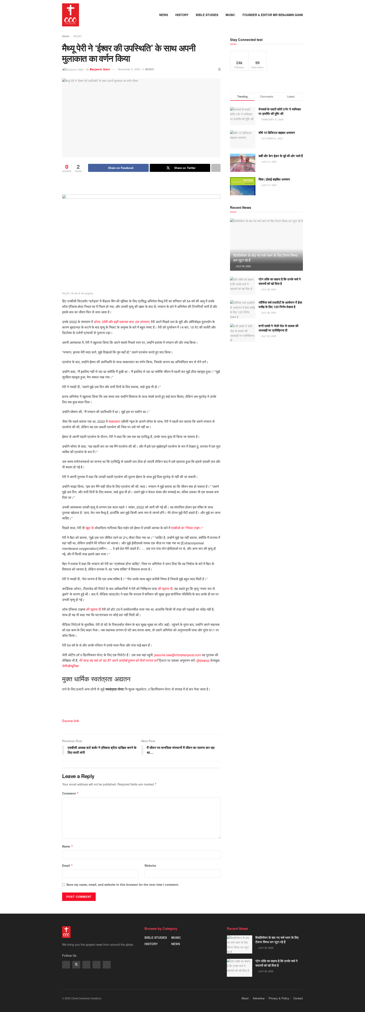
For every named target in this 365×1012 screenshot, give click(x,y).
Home (65, 36)
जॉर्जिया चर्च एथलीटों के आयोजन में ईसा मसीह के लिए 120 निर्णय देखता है (280, 304)
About (245, 998)
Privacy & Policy (279, 998)
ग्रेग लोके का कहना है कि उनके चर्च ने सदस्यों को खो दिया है (280, 281)
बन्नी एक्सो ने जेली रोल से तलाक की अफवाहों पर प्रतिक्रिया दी (278, 328)
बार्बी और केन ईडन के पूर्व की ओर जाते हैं (281, 155)
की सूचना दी (165, 588)
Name (67, 846)
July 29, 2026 (243, 266)
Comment (70, 793)
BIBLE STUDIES (207, 15)
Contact (298, 998)
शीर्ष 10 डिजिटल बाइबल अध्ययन (277, 132)
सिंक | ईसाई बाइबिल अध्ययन (274, 179)
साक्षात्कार (114, 421)
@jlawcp (203, 660)
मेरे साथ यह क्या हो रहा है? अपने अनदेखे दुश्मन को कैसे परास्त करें (118, 660)
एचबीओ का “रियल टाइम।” (187, 527)
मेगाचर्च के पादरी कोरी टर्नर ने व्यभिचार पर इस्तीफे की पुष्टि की (280, 111)
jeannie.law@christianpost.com (177, 654)
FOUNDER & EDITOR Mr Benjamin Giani (272, 15)
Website (150, 865)
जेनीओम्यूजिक (70, 665)
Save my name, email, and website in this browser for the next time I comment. (122, 884)
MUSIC (230, 15)
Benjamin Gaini (100, 69)
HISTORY (181, 15)
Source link (70, 720)
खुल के (90, 527)
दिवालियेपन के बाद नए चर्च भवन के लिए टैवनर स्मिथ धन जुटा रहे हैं (265, 258)
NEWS (163, 15)
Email (67, 865)
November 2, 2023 (129, 69)
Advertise (258, 998)
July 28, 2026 (268, 289)
